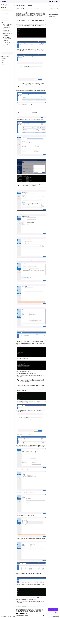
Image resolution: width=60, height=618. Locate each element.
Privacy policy (14, 616)
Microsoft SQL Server (5, 18)
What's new (3, 15)
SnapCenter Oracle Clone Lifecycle (6, 28)
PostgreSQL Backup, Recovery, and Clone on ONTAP (7, 25)
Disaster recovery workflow (8, 52)
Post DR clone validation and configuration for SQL (53, 15)
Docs (9, 1)
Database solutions (5, 13)
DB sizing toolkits (4, 58)
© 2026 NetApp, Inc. (3, 616)
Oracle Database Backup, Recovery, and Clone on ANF (7, 31)
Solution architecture (7, 42)
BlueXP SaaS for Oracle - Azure (7, 33)
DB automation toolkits (5, 56)
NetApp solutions (6, 4)
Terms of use (9, 616)
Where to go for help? (52, 16)
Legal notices (4, 64)
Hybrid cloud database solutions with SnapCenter (7, 38)
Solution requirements (7, 44)
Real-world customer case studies (7, 54)
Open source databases (5, 20)
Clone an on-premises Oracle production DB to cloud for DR (53, 8)
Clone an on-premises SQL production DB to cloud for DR (53, 12)
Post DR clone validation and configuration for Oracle (53, 10)
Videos (3, 60)
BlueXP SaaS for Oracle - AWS (7, 35)
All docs (2, 4)
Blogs (3, 62)
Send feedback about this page (55, 616)
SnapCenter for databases (6, 22)
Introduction (6, 40)
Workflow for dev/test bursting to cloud (7, 50)
